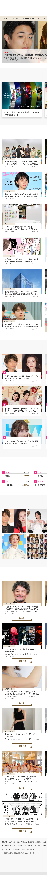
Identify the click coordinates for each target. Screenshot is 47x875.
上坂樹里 (9, 485)
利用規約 (24, 842)
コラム (39, 18)
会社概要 (4, 842)
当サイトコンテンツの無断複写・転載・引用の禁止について (20, 849)
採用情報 (38, 842)
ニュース (6, 18)
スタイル (14, 18)
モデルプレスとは (14, 842)
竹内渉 (8, 475)
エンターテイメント (27, 18)
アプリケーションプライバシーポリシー (14, 845)
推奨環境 (31, 842)
